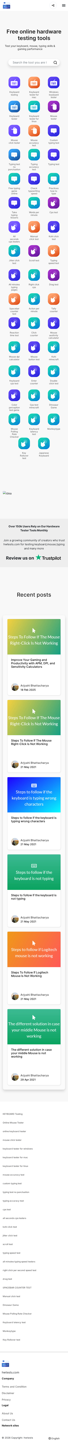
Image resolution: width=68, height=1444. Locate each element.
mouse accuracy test (13, 1174)
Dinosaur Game (11, 1305)
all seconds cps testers (14, 1218)
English (55, 1438)
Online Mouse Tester (13, 1122)
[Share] (53, 5)
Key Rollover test (11, 1339)
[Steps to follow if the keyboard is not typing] (34, 872)
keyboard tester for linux (15, 1166)
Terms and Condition (14, 1386)
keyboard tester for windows (18, 1148)
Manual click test (11, 1296)
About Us (7, 1413)
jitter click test (10, 1235)
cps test (7, 1209)
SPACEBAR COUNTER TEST (17, 1287)
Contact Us (8, 1419)
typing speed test (11, 1253)
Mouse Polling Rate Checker (17, 1313)
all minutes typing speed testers (19, 1261)
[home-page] (6, 5)
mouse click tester (12, 1140)
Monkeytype (9, 1331)
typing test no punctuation (16, 1192)
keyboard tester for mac (15, 1157)
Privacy (6, 1399)
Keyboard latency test (14, 1322)
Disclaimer (8, 1393)
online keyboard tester (14, 1131)
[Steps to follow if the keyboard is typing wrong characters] (34, 794)
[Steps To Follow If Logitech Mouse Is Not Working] (34, 949)
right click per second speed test (19, 1270)
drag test (7, 1279)
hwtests (28, 1437)
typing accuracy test (13, 1200)
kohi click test (10, 1226)
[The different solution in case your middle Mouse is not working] (34, 1026)
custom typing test (12, 1183)
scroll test (8, 1244)
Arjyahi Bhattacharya (34, 685)
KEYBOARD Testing (12, 1114)
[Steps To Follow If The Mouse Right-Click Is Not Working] (34, 717)
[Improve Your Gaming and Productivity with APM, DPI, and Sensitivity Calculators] (34, 636)
